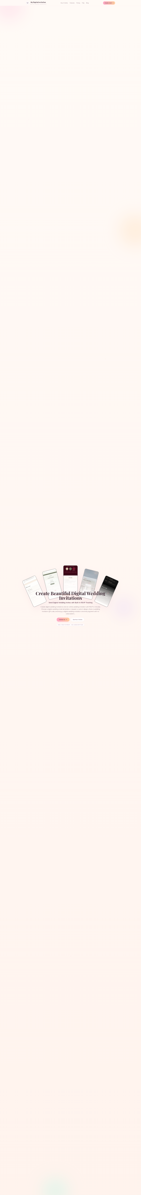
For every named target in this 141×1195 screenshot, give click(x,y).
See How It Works (77, 619)
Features (72, 3)
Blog (87, 3)
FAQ (83, 3)
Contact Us (62, 619)
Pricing (78, 3)
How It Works (64, 3)
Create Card (108, 3)
